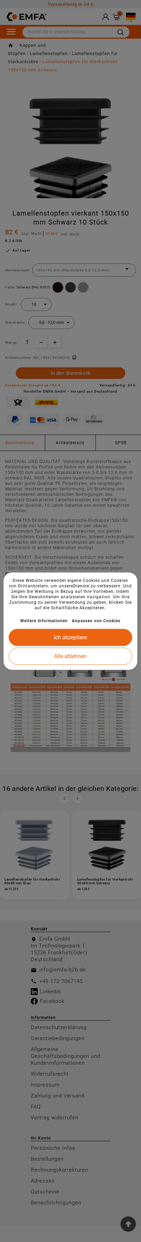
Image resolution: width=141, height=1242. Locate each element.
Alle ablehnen (70, 656)
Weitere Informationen (44, 620)
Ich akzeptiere (70, 637)
